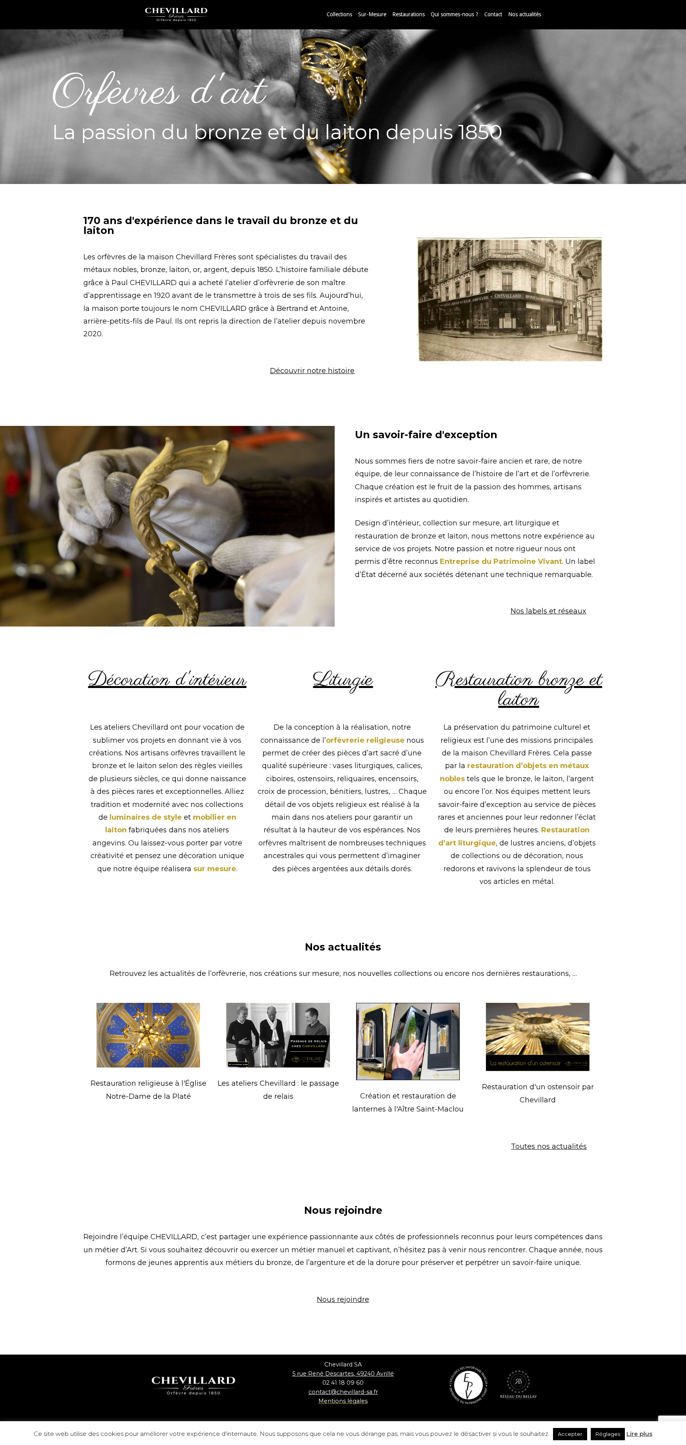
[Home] (184, 14)
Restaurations (408, 14)
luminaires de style (146, 817)
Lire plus (639, 1433)
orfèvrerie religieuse (365, 740)
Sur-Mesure (372, 14)
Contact (493, 14)
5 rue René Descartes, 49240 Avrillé (343, 1373)
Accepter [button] (570, 1434)
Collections (339, 14)
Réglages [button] (607, 1434)
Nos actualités (524, 14)
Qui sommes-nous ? (454, 14)
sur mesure (214, 868)
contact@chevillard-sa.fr (343, 1391)
